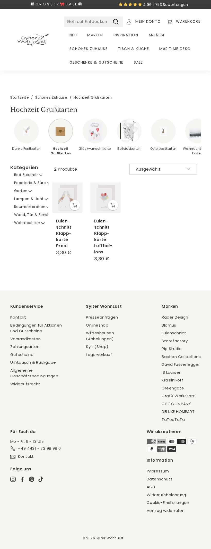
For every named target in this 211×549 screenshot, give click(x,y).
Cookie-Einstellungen (168, 502)
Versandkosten (25, 339)
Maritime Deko (175, 48)
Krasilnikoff (172, 380)
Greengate (173, 388)
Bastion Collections (181, 356)
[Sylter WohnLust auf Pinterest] (31, 479)
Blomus (169, 325)
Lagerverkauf (99, 354)
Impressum (158, 471)
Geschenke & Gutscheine (96, 62)
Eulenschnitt (174, 333)
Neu (73, 35)
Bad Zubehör (26, 174)
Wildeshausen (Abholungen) (100, 336)
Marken (95, 35)
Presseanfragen (102, 317)
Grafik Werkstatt (178, 395)
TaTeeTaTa (173, 419)
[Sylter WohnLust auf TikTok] (40, 479)
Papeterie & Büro (30, 182)
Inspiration (125, 35)
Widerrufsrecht (25, 384)
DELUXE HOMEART (178, 411)
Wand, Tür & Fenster (34, 214)
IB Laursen (171, 372)
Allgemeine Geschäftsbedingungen (34, 373)
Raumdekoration (30, 206)
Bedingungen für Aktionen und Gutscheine (36, 328)
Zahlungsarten (24, 346)
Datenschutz (159, 479)
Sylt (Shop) (97, 346)
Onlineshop (97, 325)
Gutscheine (21, 354)
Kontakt (18, 317)
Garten (21, 190)
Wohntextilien (27, 222)
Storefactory (175, 341)
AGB (151, 486)
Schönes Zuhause (88, 48)
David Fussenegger (181, 364)
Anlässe (156, 35)
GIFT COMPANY (176, 403)
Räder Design (175, 317)
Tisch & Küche (133, 48)
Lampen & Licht (29, 198)
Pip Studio (172, 348)
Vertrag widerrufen (165, 510)
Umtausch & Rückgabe (33, 362)
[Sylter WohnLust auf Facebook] (22, 479)
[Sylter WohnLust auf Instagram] (13, 479)
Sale (138, 62)
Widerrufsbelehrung (166, 494)
